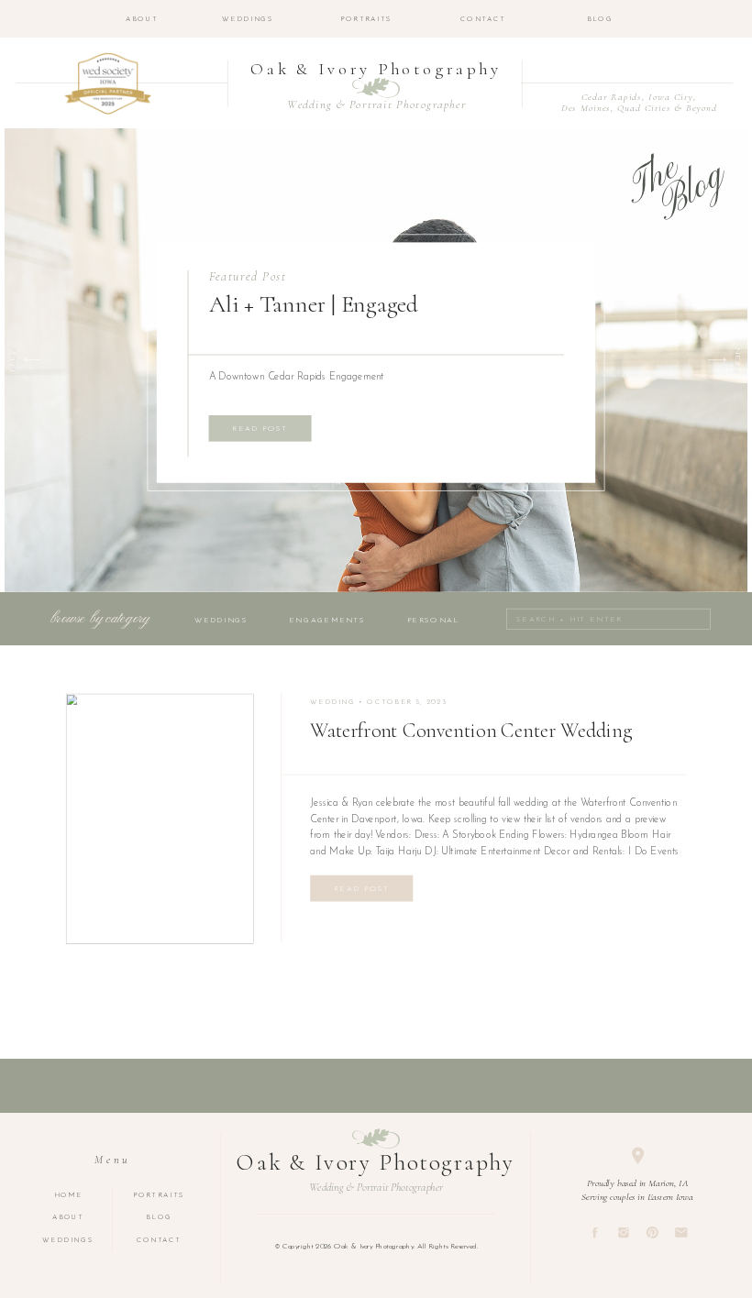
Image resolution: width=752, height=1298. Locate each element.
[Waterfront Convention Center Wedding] (160, 818)
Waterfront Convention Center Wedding (471, 731)
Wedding (332, 703)
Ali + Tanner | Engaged (314, 304)
